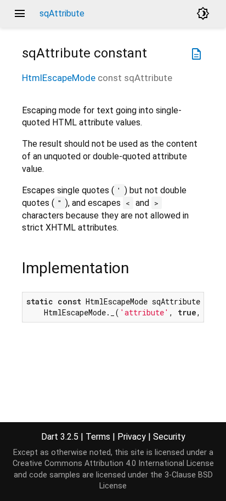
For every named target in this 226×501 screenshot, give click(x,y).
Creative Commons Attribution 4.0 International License (113, 463)
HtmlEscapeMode (58, 77)
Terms (98, 436)
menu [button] (19, 13)
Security (169, 436)
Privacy (131, 436)
